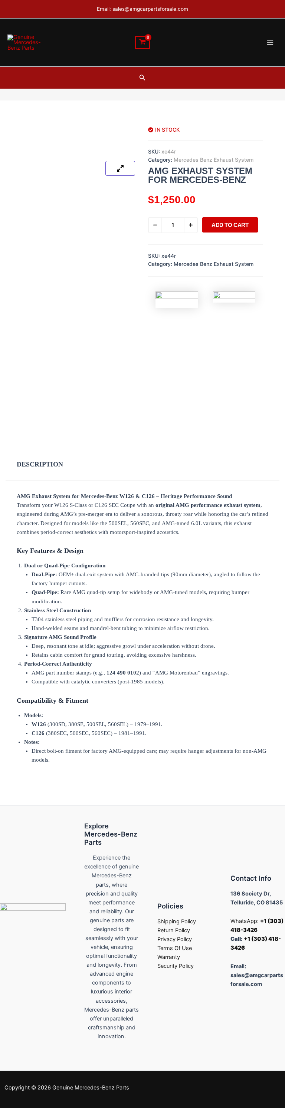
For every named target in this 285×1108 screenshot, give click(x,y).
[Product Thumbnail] (120, 168)
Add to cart (230, 225)
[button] (142, 77)
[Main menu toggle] (270, 42)
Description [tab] (40, 464)
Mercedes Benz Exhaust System (213, 159)
